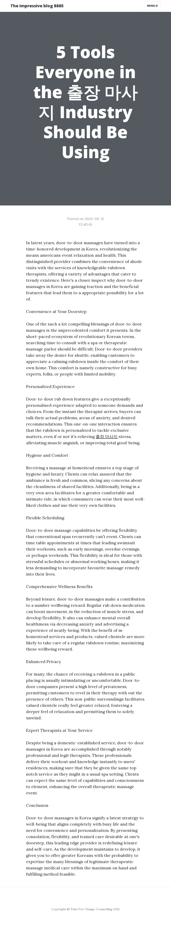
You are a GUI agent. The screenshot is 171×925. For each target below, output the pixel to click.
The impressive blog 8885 (37, 6)
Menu (151, 6)
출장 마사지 (107, 436)
